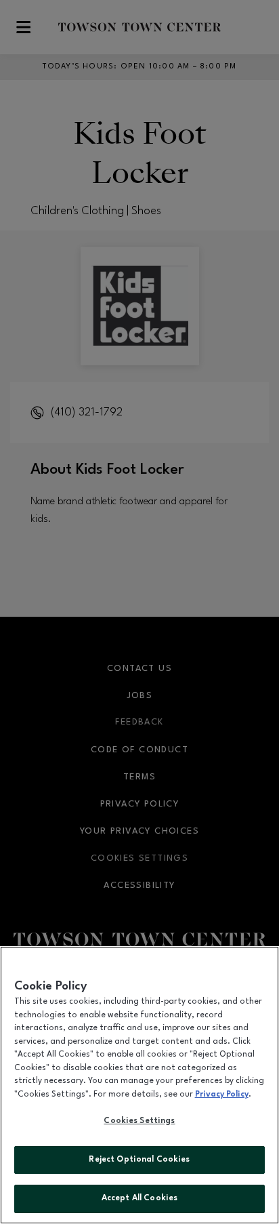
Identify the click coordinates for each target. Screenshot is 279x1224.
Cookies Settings (139, 1121)
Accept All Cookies (139, 1198)
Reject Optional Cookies (139, 1160)
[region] (139, 1085)
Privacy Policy (222, 1094)
